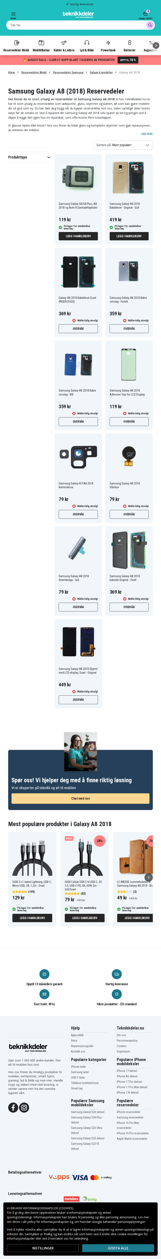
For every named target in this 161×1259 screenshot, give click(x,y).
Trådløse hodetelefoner (85, 1083)
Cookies (122, 1046)
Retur (74, 1040)
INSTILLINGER (43, 1248)
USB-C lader (78, 1077)
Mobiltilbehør (41, 50)
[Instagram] (24, 1107)
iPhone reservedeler (128, 1112)
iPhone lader (78, 1066)
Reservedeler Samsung (68, 72)
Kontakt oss (78, 1051)
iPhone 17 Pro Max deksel (132, 1087)
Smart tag (77, 1088)
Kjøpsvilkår (77, 1035)
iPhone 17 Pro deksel (129, 1081)
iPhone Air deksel (127, 1076)
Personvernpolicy (127, 1040)
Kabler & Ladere (64, 50)
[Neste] (156, 45)
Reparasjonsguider (82, 1046)
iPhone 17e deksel (128, 1092)
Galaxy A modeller (101, 72)
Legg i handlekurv (78, 236)
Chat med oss (80, 798)
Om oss (121, 1035)
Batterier (130, 50)
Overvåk (78, 328)
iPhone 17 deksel (127, 1071)
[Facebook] (13, 1107)
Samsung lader (80, 1072)
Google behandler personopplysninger (118, 1222)
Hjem (11, 72)
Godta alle (118, 1248)
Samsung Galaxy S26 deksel (87, 1112)
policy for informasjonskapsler (48, 1222)
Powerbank (108, 50)
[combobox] (80, 25)
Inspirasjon (123, 1051)
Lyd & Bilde (87, 50)
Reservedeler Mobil (16, 50)
